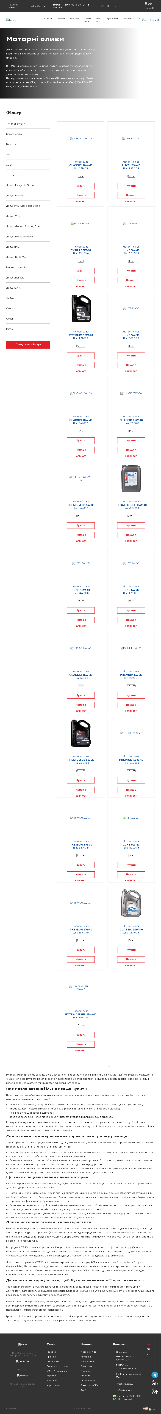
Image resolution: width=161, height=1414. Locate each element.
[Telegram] (154, 1375)
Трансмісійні (87, 1361)
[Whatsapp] (154, 1391)
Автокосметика (89, 1380)
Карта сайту (53, 1385)
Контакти (127, 19)
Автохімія (85, 1376)
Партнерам (111, 19)
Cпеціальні (86, 1366)
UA (102, 6)
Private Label (88, 20)
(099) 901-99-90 (14, 6)
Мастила (85, 1371)
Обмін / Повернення (58, 1371)
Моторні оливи (89, 1352)
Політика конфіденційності (81, 1409)
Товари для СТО (89, 1385)
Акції (139, 19)
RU (108, 6)
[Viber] (154, 1383)
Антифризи (86, 1357)
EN (115, 6)
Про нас (98, 20)
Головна (47, 19)
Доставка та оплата (58, 1366)
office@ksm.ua (38, 6)
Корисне (74, 19)
